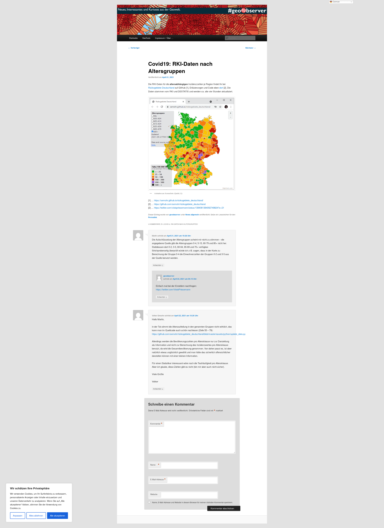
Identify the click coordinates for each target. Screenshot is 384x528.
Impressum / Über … (164, 38)
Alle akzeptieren (57, 515)
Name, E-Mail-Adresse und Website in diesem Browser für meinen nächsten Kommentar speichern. (192, 502)
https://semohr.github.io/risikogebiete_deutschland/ (178, 200)
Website (153, 494)
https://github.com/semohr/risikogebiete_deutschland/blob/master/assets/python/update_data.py (199, 333)
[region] (39, 502)
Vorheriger (134, 47)
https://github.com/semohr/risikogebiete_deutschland (180, 204)
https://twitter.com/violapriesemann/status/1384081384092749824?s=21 (189, 207)
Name (154, 464)
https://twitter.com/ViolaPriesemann (173, 289)
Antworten (158, 265)
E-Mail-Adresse (158, 479)
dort (221, 87)
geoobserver (174, 214)
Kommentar (156, 423)
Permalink (152, 217)
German (336, 2)
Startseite (133, 38)
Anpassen (17, 515)
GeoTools (146, 38)
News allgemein (192, 214)
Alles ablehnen (36, 515)
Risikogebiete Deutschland (161, 87)
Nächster (250, 47)
